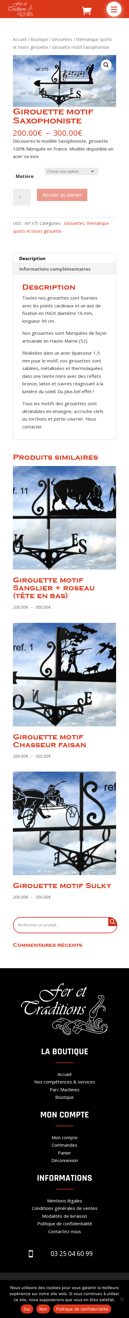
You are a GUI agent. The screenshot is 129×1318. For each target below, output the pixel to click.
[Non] (121, 1299)
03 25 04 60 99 (72, 1253)
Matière (25, 176)
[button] (114, 9)
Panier (64, 1153)
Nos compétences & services (64, 1082)
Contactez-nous (64, 1231)
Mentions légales (64, 1201)
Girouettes (62, 39)
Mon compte (65, 1137)
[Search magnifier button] (112, 922)
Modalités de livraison (64, 1216)
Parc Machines (65, 1089)
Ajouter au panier (62, 194)
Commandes (64, 1145)
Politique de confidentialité (64, 1223)
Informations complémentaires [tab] (54, 269)
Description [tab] (32, 258)
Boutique (39, 39)
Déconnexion (64, 1160)
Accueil (19, 39)
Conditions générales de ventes (65, 1208)
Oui (27, 1309)
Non (43, 1309)
